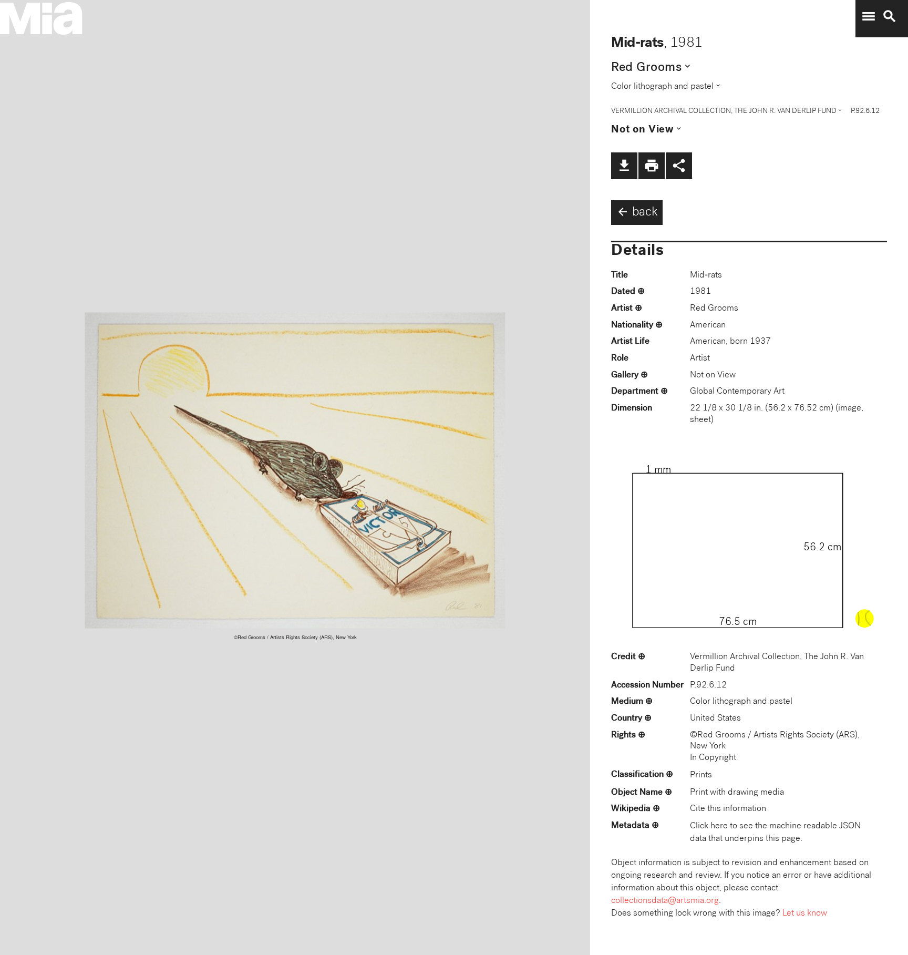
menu (868, 16)
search (889, 16)
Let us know (804, 913)
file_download (624, 165)
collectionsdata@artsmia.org (665, 901)
